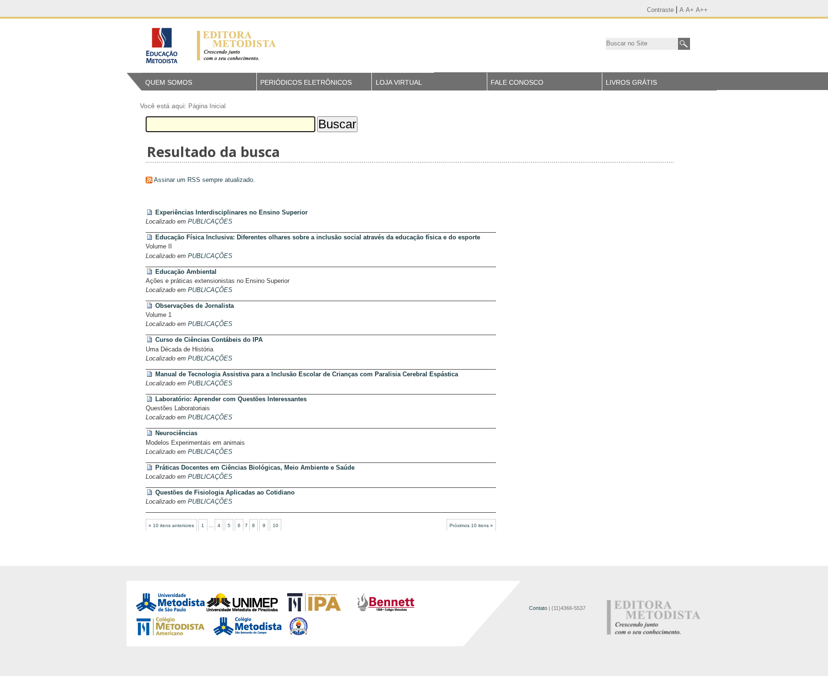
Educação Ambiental (186, 271)
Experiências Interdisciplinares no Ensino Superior (231, 212)
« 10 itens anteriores (171, 525)
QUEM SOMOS (168, 82)
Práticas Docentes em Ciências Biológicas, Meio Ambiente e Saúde (255, 467)
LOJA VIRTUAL (399, 82)
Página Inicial (207, 106)
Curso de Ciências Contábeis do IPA (209, 339)
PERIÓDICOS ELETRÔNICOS (306, 82)
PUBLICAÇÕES (210, 221)
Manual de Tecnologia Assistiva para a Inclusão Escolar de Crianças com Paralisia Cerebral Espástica (306, 374)
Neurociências (176, 433)
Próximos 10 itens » (471, 525)
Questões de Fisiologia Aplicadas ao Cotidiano (225, 492)
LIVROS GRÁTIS (631, 82)
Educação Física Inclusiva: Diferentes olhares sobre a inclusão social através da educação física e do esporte (317, 237)
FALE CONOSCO (517, 82)
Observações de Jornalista (194, 305)
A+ (690, 9)
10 (275, 525)
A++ (702, 9)
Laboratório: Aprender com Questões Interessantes (231, 399)
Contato (538, 608)
